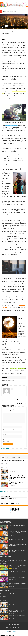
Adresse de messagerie (8, 429)
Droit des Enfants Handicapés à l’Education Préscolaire (17, 551)
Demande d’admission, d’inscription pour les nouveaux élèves (18, 566)
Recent (2, 457)
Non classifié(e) (9, 31)
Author (12, 380)
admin (4, 36)
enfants (2, 465)
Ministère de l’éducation (6, 496)
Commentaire (6, 412)
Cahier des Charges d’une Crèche (17, 571)
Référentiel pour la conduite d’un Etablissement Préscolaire (17, 616)
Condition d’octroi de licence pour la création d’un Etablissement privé (17, 533)
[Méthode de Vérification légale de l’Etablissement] (4, 546)
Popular (7, 457)
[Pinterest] (15, 626)
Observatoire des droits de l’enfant (8, 498)
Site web (5, 434)
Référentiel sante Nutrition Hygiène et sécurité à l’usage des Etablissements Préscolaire (17, 477)
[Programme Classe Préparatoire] (4, 527)
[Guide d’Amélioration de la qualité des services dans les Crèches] (4, 539)
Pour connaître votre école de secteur (11, 400)
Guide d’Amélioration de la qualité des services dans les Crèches (17, 538)
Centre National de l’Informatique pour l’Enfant (11, 500)
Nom (4, 425)
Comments (13, 457)
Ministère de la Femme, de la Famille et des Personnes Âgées (14, 494)
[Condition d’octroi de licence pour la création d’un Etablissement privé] (4, 533)
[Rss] (11, 626)
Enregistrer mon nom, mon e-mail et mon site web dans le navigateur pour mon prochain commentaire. (13, 440)
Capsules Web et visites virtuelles (17, 577)
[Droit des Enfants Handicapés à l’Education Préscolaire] (4, 552)
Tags (19, 457)
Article (6, 380)
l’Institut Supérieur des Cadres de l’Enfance (10, 503)
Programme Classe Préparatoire (17, 525)
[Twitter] (13, 626)
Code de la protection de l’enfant (9, 11)
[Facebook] (12, 626)
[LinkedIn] (16, 626)
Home (4, 31)
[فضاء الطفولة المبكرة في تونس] (14, 4)
